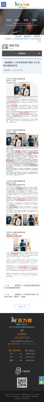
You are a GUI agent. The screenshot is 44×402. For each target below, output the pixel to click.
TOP (41, 388)
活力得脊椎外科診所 (22, 4)
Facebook (41, 378)
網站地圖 (35, 396)
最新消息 (27, 36)
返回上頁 (22, 306)
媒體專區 (37, 36)
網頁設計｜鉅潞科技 (22, 398)
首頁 (19, 36)
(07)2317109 (22, 337)
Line (41, 382)
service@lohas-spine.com (22, 341)
